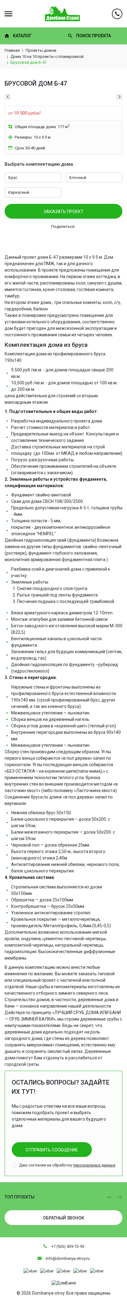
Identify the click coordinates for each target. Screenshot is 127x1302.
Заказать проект (64, 211)
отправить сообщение (52, 1149)
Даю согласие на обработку (67, 1165)
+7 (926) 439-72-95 (67, 1246)
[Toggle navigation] (8, 14)
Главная (12, 50)
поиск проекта (93, 35)
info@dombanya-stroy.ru (67, 1258)
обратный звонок (63, 1217)
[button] (110, 1197)
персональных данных (94, 1165)
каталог (22, 35)
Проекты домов (41, 50)
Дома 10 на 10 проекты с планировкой (47, 56)
